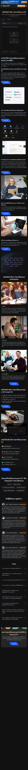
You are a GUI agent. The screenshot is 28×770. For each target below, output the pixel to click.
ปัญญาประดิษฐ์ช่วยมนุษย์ (9, 490)
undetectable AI (20, 490)
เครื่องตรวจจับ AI (16, 484)
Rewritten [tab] (9, 19)
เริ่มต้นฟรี (6, 82)
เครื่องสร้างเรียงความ (21, 487)
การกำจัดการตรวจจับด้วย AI (8, 487)
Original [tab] (3, 19)
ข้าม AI (9, 484)
